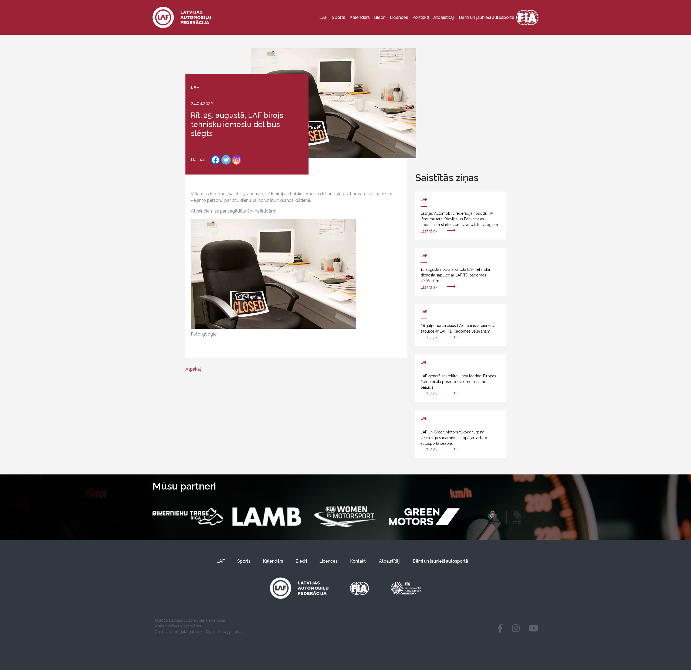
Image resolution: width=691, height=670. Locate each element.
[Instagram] (236, 160)
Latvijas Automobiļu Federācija (197, 620)
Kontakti (420, 17)
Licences (399, 17)
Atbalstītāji (444, 17)
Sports (338, 17)
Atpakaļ (193, 369)
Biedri (379, 17)
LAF (323, 17)
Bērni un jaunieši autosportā (486, 17)
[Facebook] (215, 160)
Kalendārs (360, 17)
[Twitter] (226, 160)
